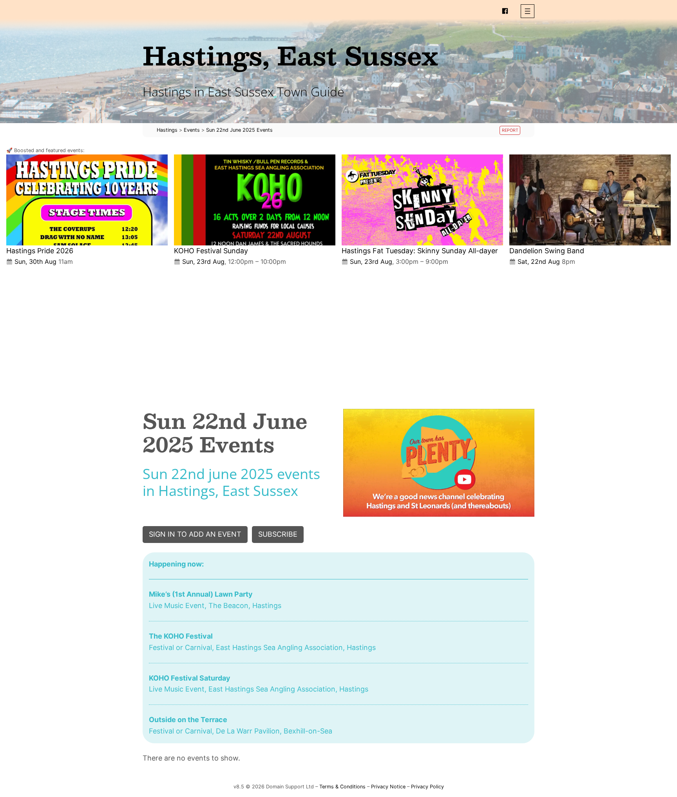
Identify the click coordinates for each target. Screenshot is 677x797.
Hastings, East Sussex (290, 55)
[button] (527, 11)
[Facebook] (505, 11)
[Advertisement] (338, 331)
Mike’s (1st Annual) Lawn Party (201, 594)
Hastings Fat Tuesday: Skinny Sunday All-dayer (420, 251)
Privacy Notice (388, 787)
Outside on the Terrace (188, 719)
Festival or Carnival (180, 647)
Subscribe (277, 534)
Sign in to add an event (195, 534)
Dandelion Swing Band (546, 251)
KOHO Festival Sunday (211, 251)
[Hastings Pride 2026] (87, 199)
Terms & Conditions (342, 787)
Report (510, 130)
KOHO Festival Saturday (189, 678)
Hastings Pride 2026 (39, 251)
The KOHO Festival (181, 636)
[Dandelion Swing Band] (590, 199)
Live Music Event (177, 605)
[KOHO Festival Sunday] (254, 199)
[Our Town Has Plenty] (438, 463)
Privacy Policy (427, 787)
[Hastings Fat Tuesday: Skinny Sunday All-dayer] (422, 199)
